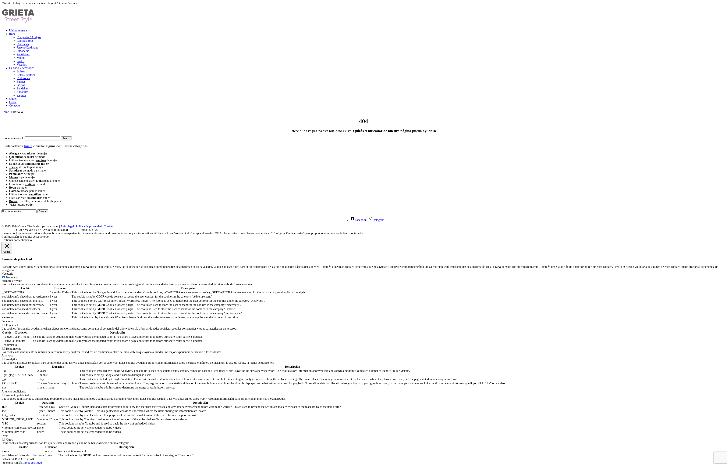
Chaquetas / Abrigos (29, 37)
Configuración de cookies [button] (17, 236)
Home (5, 112)
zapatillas (35, 194)
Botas (12, 187)
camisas (41, 160)
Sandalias (22, 88)
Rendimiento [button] (9, 344)
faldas (40, 180)
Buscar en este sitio (13, 138)
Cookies (109, 226)
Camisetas (23, 44)
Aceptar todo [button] (41, 236)
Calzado (14, 191)
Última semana (18, 30)
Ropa (12, 33)
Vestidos (22, 64)
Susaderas (15, 170)
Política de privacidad (89, 226)
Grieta (12, 102)
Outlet (12, 98)
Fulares (21, 81)
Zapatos (21, 95)
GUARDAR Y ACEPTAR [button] (18, 459)
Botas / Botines (26, 74)
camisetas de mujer (36, 163)
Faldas (20, 61)
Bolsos (21, 71)
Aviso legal (67, 226)
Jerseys (13, 167)
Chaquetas (16, 156)
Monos (21, 57)
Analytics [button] (7, 355)
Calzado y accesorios (21, 68)
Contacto (14, 105)
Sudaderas (23, 50)
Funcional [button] (7, 321)
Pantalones (23, 54)
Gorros (21, 85)
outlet (29, 204)
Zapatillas (22, 91)
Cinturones (23, 78)
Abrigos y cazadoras (22, 153)
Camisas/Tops (25, 40)
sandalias (36, 197)
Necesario (12, 277)
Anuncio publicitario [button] (14, 391)
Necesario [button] (7, 273)
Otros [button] (5, 435)
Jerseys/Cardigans (27, 47)
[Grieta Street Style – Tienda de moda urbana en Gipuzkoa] (18, 21)
